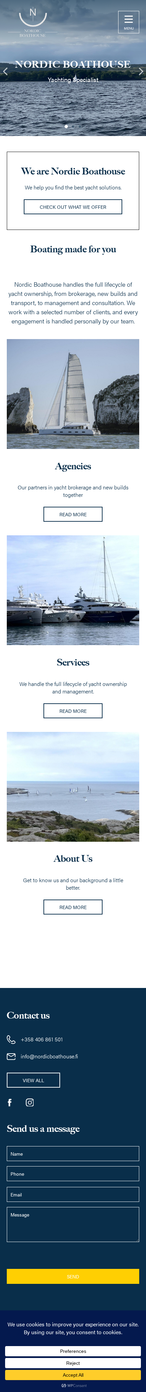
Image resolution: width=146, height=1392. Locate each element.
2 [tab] (73, 126)
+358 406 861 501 (42, 1039)
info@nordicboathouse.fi (49, 1056)
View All (33, 1080)
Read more (73, 514)
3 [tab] (79, 126)
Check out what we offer (73, 206)
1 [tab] (66, 126)
